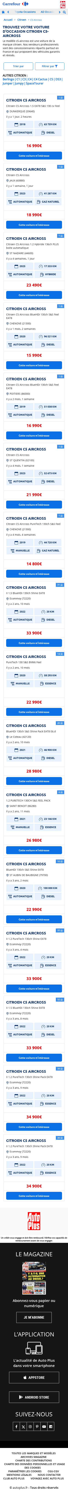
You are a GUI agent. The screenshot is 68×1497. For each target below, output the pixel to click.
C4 (30, 79)
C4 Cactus (40, 79)
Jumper (8, 83)
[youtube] (43, 1426)
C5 (51, 79)
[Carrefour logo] (15, 4)
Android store (37, 1397)
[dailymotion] (50, 1426)
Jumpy (19, 83)
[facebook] (16, 1426)
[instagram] (30, 1426)
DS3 (58, 79)
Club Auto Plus (13, 1478)
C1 (18, 79)
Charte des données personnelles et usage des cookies (34, 1465)
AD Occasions (49, 11)
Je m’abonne (34, 1317)
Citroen (21, 19)
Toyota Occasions (25, 11)
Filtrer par (48, 66)
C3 (24, 79)
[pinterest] (37, 1426)
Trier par (18, 66)
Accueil (8, 19)
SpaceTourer (35, 83)
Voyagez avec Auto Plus (47, 1478)
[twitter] (23, 1426)
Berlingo (8, 79)
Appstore (36, 1377)
